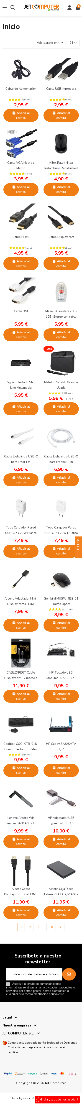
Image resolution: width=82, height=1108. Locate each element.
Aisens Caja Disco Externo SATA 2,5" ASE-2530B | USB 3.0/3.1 (61, 894)
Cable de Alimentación (20, 89)
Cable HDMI (21, 237)
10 (51, 927)
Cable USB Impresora (61, 89)
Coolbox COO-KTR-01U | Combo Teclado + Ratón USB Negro (20, 749)
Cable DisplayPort (61, 237)
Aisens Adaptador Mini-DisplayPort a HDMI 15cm (21, 604)
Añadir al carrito (23, 115)
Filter (78, 545)
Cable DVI (21, 311)
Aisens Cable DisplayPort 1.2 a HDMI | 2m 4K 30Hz (21, 894)
